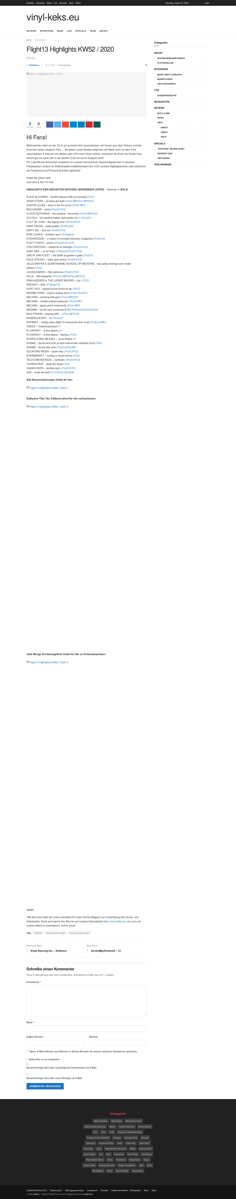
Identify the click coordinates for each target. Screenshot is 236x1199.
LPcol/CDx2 (66, 226)
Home (29, 39)
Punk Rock (135, 1159)
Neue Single (89, 1154)
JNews (36, 1194)
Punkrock (121, 1159)
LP (59, 326)
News (49, 2)
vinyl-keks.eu (52, 16)
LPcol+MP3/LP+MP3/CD (79, 201)
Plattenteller (165, 62)
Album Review (100, 1121)
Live (55, 2)
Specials (63, 2)
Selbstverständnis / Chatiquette (125, 1190)
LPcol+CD (99, 238)
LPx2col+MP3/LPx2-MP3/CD (68, 276)
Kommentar (33, 982)
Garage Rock (131, 1137)
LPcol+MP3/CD (88, 213)
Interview (88, 1148)
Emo (103, 1132)
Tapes (160, 117)
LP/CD (85, 280)
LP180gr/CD (53, 284)
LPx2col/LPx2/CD (64, 243)
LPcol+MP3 (75, 301)
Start (146, 1190)
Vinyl (160, 122)
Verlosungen (162, 164)
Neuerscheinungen (56, 932)
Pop (108, 1154)
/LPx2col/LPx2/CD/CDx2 (81, 309)
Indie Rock (144, 1143)
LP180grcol (67, 234)
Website (93, 1036)
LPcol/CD (86, 217)
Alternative (117, 1121)
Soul (150, 1165)
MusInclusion (164, 79)
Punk (110, 1159)
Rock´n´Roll (89, 1165)
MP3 (82, 205)
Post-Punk (132, 1154)
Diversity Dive (164, 153)
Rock (146, 1159)
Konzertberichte (166, 95)
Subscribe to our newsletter (44, 1059)
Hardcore (90, 1143)
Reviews (30, 2)
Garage (117, 1137)
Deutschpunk (145, 1126)
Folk (112, 1132)
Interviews (40, 2)
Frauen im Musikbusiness (171, 58)
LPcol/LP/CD (58, 209)
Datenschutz (56, 1190)
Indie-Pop (130, 1143)
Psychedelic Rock (95, 1159)
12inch (164, 132)
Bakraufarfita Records (95, 1126)
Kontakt (104, 1190)
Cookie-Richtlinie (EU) (36, 1190)
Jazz (99, 1148)
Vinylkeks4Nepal (166, 83)
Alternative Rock (133, 1121)
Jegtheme (88, 1194)
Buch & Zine (163, 113)
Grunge (144, 1137)
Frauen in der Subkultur (98, 1137)
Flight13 (38, 932)
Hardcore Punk (106, 1143)
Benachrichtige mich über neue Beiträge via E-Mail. (54, 1078)
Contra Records (126, 1126)
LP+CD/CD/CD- (62, 372)
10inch (164, 127)
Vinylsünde (163, 158)
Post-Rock (147, 1154)
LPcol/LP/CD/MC (66, 347)
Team (71, 2)
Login (207, 2)
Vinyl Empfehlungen (79, 932)
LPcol (39, 268)
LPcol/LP (57, 318)
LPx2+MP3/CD (70, 314)
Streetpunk (98, 1170)
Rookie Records (106, 1165)
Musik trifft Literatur (169, 74)
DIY (95, 1132)
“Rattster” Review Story (170, 148)
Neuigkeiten (40, 39)
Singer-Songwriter (127, 1165)
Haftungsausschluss (74, 1190)
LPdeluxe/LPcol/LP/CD (69, 251)
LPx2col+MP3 (98, 322)
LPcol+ (76, 205)
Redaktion (34, 65)
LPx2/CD (88, 255)
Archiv (78, 2)
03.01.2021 (50, 65)
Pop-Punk (118, 1154)
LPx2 (91, 197)
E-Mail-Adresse (35, 1036)
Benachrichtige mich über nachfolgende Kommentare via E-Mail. (61, 1067)
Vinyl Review (122, 1170)
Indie (120, 1143)
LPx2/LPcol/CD (78, 293)
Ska (141, 1165)
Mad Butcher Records (116, 1148)
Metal (132, 1148)
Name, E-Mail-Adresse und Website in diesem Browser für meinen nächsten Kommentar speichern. (84, 1051)
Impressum (92, 1190)
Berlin (112, 1126)
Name (30, 1022)
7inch (163, 136)
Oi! (101, 1154)
